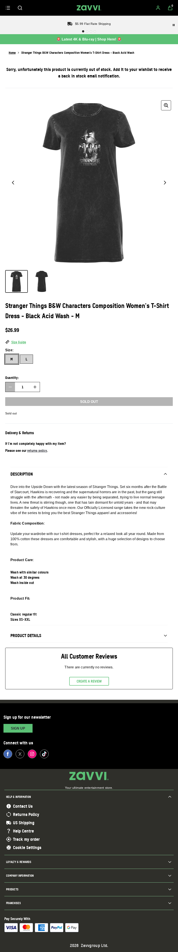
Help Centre (23, 831)
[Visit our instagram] (32, 754)
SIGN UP (18, 728)
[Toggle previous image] (13, 182)
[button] (89, 342)
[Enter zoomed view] (166, 105)
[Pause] (173, 25)
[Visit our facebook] (7, 754)
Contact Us (23, 806)
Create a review (89, 681)
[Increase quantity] (35, 387)
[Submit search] (20, 7)
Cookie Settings (27, 847)
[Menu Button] (7, 7)
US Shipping (23, 822)
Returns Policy (26, 814)
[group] (89, 183)
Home (12, 52)
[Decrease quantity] (10, 387)
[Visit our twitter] (20, 754)
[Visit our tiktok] (44, 754)
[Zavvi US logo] (89, 7)
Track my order (26, 839)
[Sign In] (158, 7)
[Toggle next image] (165, 182)
